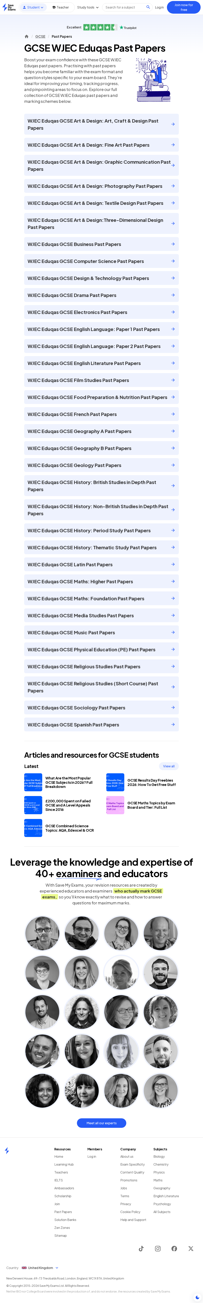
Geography (161, 1188)
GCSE (40, 36)
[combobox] (127, 7)
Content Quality (132, 1172)
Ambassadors (64, 1188)
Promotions (128, 1180)
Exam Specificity (132, 1164)
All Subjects (161, 1212)
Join (57, 1204)
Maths (158, 1180)
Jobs (123, 1188)
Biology (159, 1156)
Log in (91, 1156)
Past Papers (63, 1212)
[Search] (148, 7)
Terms (124, 1196)
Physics (159, 1172)
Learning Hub (64, 1164)
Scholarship (62, 1196)
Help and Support (133, 1220)
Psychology (162, 1204)
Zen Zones (62, 1227)
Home (58, 1156)
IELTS (58, 1180)
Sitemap (60, 1235)
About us (126, 1156)
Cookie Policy (130, 1212)
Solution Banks (65, 1220)
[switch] (197, 1297)
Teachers (61, 1172)
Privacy (125, 1204)
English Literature (166, 1196)
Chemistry (161, 1164)
